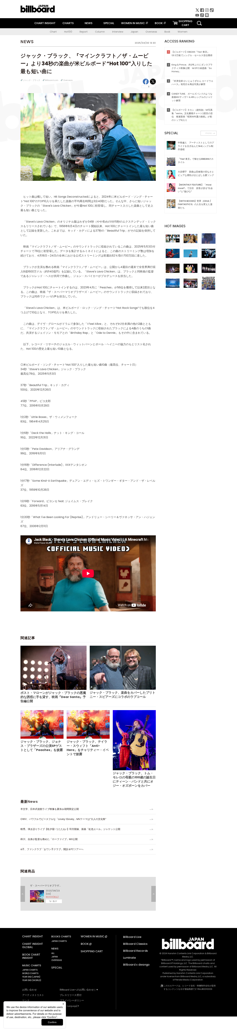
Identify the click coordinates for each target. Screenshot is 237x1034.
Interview (117, 31)
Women (182, 31)
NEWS (88, 23)
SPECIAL (108, 23)
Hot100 (68, 31)
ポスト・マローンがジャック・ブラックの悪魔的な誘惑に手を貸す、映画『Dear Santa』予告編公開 (53, 697)
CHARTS (68, 23)
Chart (53, 31)
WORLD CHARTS (30, 973)
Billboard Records (135, 951)
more (208, 133)
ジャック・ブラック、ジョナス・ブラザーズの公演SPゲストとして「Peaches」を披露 (41, 745)
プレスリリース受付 (71, 995)
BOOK (159, 23)
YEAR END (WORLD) (31, 980)
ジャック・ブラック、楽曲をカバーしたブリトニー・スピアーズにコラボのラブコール (122, 694)
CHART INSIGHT (45, 23)
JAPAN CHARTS (30, 969)
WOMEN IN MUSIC (133, 23)
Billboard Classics (135, 944)
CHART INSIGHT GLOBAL (32, 945)
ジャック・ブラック (31, 80)
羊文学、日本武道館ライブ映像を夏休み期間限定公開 (49, 809)
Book (167, 31)
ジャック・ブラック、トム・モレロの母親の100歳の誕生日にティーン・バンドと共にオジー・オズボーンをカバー (134, 779)
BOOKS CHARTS (61, 936)
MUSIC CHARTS (31, 965)
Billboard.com (51, 80)
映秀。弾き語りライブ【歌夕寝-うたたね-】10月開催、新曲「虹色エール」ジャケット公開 (70, 829)
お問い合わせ (29, 989)
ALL (52, 953)
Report (84, 31)
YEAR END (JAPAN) (31, 976)
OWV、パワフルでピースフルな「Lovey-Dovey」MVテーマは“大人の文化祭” (63, 819)
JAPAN (54, 956)
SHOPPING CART (92, 951)
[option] (88, 893)
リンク (25, 1000)
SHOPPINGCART (185, 23)
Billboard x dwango (136, 965)
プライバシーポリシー (72, 1000)
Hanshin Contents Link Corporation (186, 953)
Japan (134, 31)
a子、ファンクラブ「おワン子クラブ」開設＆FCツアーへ (51, 849)
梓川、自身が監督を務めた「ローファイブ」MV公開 (49, 839)
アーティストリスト (33, 995)
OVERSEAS (56, 960)
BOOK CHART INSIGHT (31, 956)
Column (100, 31)
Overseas (151, 31)
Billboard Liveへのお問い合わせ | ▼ (79, 989)
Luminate (129, 958)
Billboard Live (132, 937)
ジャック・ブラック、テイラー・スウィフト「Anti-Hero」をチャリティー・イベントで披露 (88, 747)
